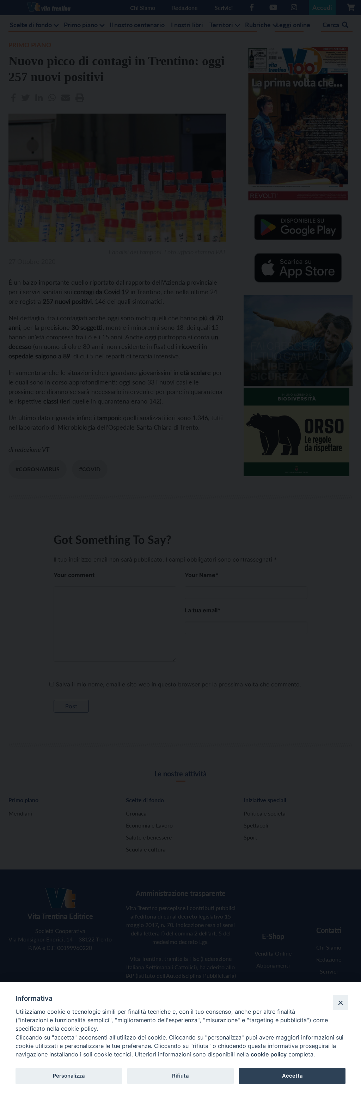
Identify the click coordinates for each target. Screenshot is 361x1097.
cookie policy (269, 1054)
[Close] (340, 1002)
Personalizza (69, 1076)
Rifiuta (180, 1076)
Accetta (292, 1076)
